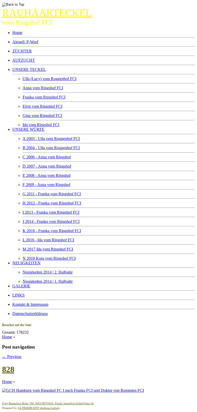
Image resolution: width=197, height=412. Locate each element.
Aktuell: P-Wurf (25, 42)
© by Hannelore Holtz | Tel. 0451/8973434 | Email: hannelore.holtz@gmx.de (48, 403)
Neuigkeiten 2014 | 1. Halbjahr (48, 281)
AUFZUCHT (23, 60)
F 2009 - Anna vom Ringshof (46, 184)
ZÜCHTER (22, 51)
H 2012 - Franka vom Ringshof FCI (52, 203)
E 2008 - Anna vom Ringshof (47, 175)
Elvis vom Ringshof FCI (42, 106)
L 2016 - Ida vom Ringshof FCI (48, 240)
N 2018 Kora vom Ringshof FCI (49, 258)
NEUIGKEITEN (26, 263)
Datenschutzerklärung (30, 313)
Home (17, 32)
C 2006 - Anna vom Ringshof (47, 157)
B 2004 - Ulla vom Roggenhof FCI (51, 148)
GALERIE (21, 286)
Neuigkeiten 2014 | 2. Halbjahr (48, 272)
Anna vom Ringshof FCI (43, 88)
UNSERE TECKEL (29, 69)
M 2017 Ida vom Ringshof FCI (48, 249)
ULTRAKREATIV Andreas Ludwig (39, 407)
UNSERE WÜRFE (28, 129)
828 (8, 369)
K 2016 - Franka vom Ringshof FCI (52, 231)
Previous (11, 356)
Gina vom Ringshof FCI (42, 115)
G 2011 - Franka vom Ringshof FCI (52, 194)
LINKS (18, 295)
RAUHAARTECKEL (47, 12)
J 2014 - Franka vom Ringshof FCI (51, 221)
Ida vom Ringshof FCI (41, 125)
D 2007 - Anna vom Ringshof (47, 166)
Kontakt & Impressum (30, 304)
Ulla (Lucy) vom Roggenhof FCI (49, 79)
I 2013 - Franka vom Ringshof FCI (51, 212)
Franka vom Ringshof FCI (44, 97)
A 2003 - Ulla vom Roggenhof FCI (51, 138)
